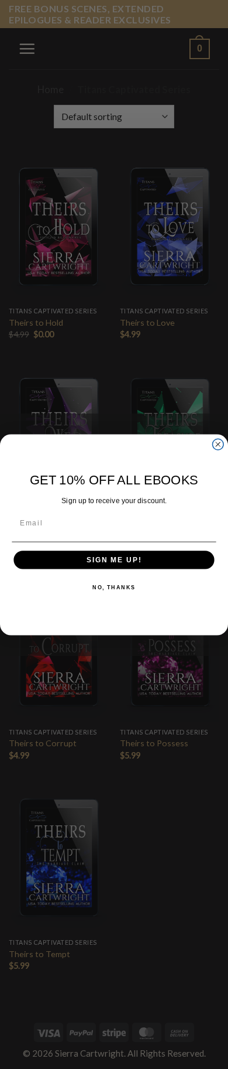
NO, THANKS (114, 587)
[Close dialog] (217, 444)
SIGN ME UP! (114, 559)
